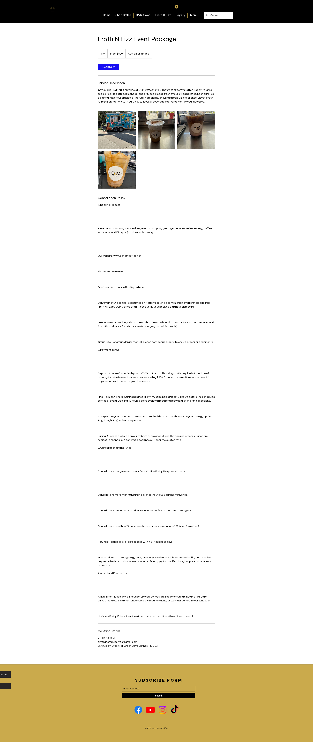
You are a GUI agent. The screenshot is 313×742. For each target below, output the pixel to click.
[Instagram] (162, 710)
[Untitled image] (117, 130)
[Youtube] (150, 710)
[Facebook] (138, 710)
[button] (52, 9)
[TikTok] (174, 710)
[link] (108, 67)
